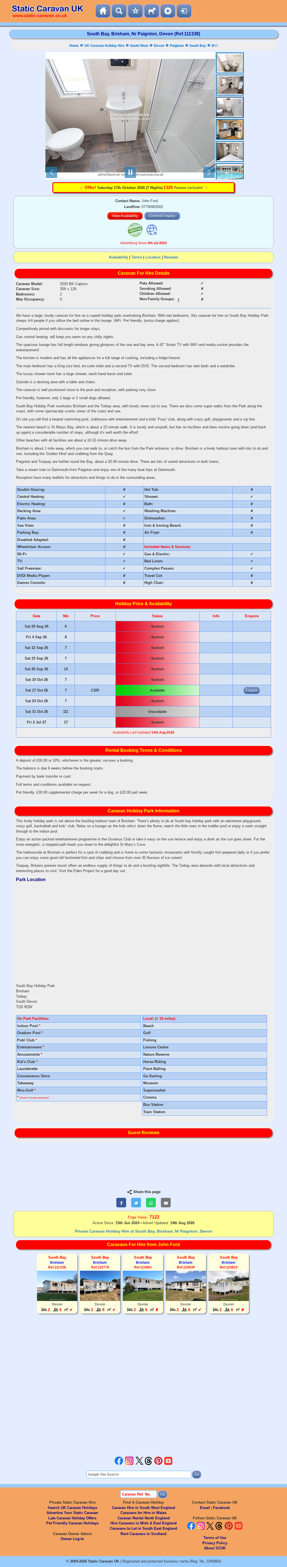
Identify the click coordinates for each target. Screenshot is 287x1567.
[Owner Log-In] (184, 11)
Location (153, 257)
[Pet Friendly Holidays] (152, 11)
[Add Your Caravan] (168, 11)
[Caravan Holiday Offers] (135, 11)
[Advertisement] (143, 1386)
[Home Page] (103, 11)
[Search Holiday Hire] (119, 11)
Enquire (252, 690)
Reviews (171, 257)
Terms (136, 257)
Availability (118, 257)
